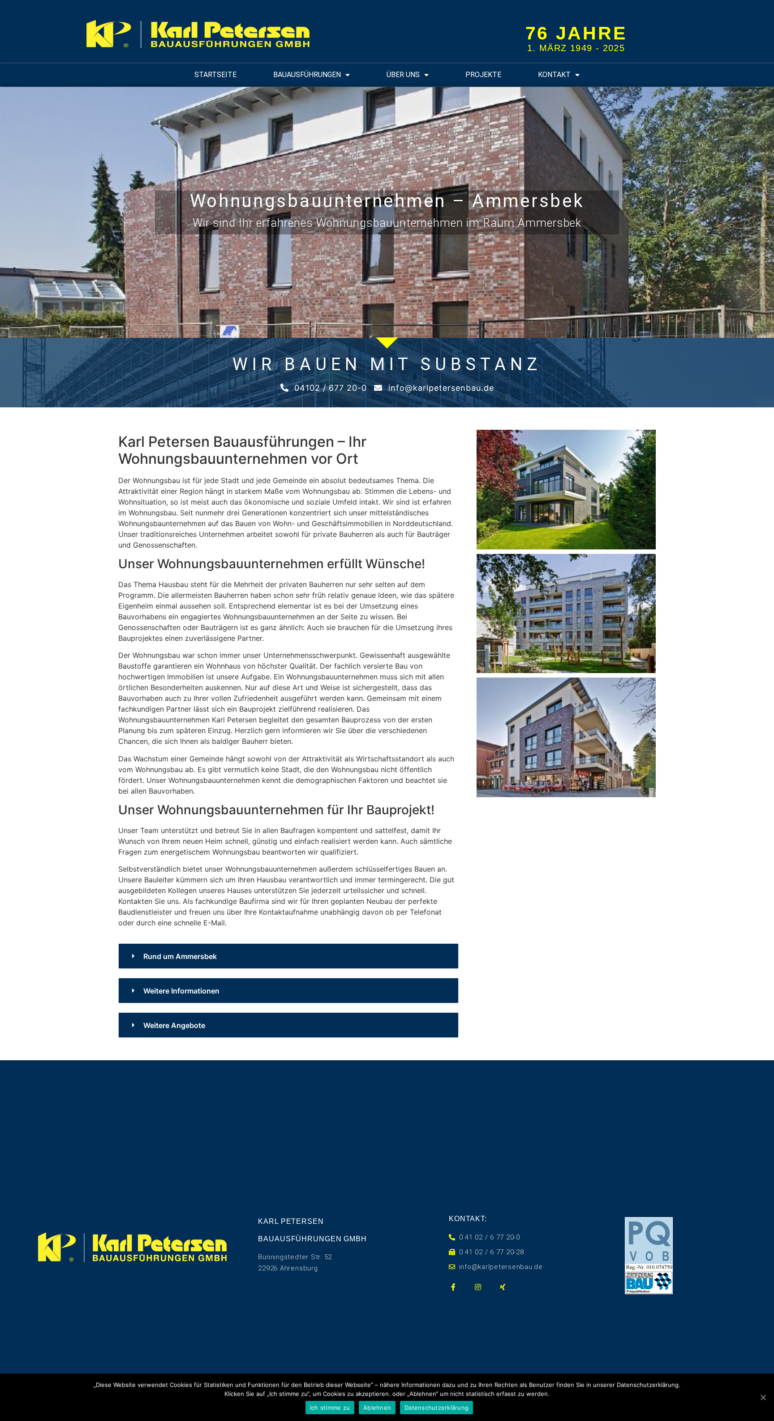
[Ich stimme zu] (762, 1397)
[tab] (288, 956)
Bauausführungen (307, 74)
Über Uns (403, 74)
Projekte (483, 74)
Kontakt (554, 74)
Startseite (215, 74)
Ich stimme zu (330, 1407)
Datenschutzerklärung (436, 1407)
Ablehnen (377, 1407)
